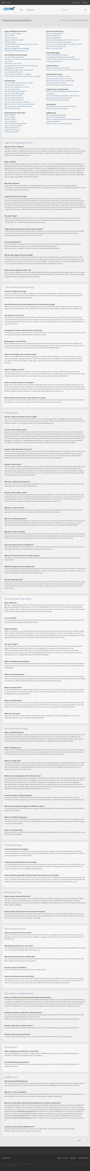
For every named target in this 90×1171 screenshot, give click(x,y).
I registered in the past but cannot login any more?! (21, 44)
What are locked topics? (12, 130)
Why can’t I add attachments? (14, 98)
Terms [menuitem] (59, 1158)
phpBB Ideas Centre (13, 1096)
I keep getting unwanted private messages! (60, 57)
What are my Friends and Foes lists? (58, 68)
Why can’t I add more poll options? (15, 91)
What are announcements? (13, 126)
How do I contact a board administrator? (59, 124)
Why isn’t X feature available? (56, 117)
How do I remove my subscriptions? (58, 100)
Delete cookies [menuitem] (83, 1158)
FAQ (21, 10)
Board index (6, 1158)
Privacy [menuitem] (65, 1158)
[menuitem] (85, 2)
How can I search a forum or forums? (58, 76)
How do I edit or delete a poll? (14, 93)
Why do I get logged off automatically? (16, 48)
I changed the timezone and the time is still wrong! (20, 66)
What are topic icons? (11, 132)
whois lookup (63, 1107)
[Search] (85, 10)
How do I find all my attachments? (57, 109)
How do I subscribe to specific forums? (59, 98)
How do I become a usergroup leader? (58, 42)
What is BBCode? (10, 115)
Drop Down (30, 10)
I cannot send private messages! (57, 55)
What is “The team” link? (54, 48)
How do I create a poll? (11, 89)
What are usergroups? (53, 38)
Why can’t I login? (10, 42)
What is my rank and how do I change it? (17, 74)
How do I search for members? (56, 83)
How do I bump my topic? (12, 108)
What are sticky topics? (12, 128)
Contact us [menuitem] (73, 1158)
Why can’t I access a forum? (13, 95)
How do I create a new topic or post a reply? (18, 83)
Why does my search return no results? (59, 79)
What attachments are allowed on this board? (61, 106)
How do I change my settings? (14, 57)
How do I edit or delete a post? (14, 85)
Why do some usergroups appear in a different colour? (64, 44)
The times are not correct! (12, 63)
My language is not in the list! (13, 68)
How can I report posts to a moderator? (17, 102)
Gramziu (15, 1166)
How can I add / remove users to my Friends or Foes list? (64, 70)
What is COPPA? (9, 36)
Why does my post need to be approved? (18, 106)
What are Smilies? (10, 119)
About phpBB (63, 1085)
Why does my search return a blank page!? (60, 81)
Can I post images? (10, 121)
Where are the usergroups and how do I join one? (62, 40)
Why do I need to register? (13, 34)
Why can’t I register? (11, 38)
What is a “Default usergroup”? (56, 46)
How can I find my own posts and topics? (59, 85)
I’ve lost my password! (11, 46)
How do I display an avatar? (13, 72)
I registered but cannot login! (13, 40)
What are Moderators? (53, 36)
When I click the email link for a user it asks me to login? (22, 76)
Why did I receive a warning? (13, 100)
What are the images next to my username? (18, 70)
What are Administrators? (54, 34)
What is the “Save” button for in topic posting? (19, 104)
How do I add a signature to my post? (16, 87)
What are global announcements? (15, 123)
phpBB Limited (60, 1083)
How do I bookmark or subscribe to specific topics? (63, 96)
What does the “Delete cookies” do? (16, 51)
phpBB (50, 348)
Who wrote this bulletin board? (56, 115)
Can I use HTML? (9, 117)
